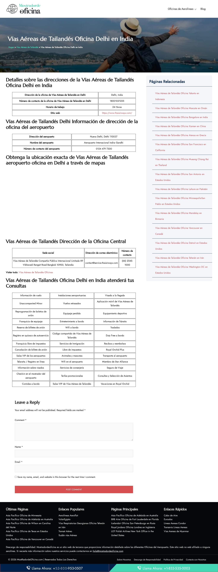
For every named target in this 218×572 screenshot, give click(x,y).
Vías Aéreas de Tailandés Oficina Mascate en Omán (181, 108)
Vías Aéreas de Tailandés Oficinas (36, 272)
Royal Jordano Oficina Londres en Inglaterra (133, 527)
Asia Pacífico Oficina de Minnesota (23, 515)
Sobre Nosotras (124, 559)
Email (18, 462)
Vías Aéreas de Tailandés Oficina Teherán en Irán (179, 258)
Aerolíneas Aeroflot (68, 515)
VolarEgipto (64, 519)
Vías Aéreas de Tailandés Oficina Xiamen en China (180, 126)
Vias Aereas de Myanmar (176, 531)
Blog (203, 9)
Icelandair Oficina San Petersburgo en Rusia (133, 523)
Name (19, 447)
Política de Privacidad (173, 559)
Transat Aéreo (65, 531)
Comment (20, 420)
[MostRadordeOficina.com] (23, 8)
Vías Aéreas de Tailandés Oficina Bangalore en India (181, 117)
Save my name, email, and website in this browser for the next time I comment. (56, 477)
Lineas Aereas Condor (175, 523)
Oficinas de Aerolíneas (180, 9)
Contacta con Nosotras (196, 559)
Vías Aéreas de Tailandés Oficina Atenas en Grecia (180, 135)
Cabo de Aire (171, 515)
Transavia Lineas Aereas (175, 527)
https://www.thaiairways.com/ (117, 113)
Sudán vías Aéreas (68, 535)
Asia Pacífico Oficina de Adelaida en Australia (29, 519)
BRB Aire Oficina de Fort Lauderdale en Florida (135, 519)
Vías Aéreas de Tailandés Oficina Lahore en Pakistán (181, 189)
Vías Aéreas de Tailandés (27, 47)
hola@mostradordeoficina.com (108, 551)
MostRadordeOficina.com (30, 559)
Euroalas (168, 519)
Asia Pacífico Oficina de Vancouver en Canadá (29, 539)
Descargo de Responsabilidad (147, 559)
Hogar (11, 47)
